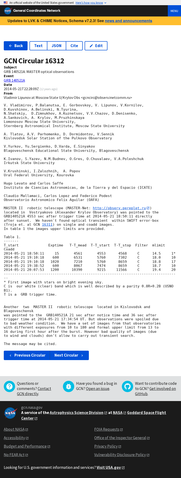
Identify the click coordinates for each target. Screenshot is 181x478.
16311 (47, 224)
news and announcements (128, 20)
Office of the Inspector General (120, 437)
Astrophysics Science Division (76, 412)
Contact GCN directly (34, 391)
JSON (57, 45)
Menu (174, 11)
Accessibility (14, 437)
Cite (74, 45)
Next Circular (66, 355)
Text (38, 45)
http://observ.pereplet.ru (119, 208)
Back (18, 45)
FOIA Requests (106, 429)
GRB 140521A (14, 80)
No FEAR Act (14, 454)
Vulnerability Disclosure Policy (120, 454)
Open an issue (97, 388)
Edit (99, 45)
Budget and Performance (25, 446)
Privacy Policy (106, 446)
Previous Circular (29, 355)
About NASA (14, 429)
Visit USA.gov (109, 467)
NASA (118, 412)
